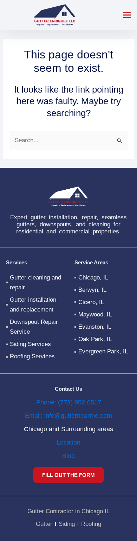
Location (68, 442)
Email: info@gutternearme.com (68, 415)
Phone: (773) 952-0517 (68, 402)
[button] (127, 15)
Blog (68, 455)
